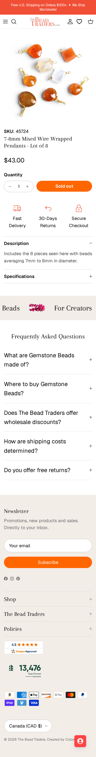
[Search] (16, 21)
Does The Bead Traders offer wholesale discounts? (41, 417)
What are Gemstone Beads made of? (39, 359)
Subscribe (48, 562)
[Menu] (5, 21)
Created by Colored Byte (66, 739)
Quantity (13, 175)
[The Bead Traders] (45, 21)
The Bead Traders (31, 739)
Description (16, 243)
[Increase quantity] (28, 186)
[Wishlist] (79, 21)
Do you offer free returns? (37, 470)
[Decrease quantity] (8, 186)
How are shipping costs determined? (35, 445)
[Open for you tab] (80, 741)
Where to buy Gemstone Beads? (36, 388)
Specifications (19, 276)
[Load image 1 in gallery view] (48, 77)
